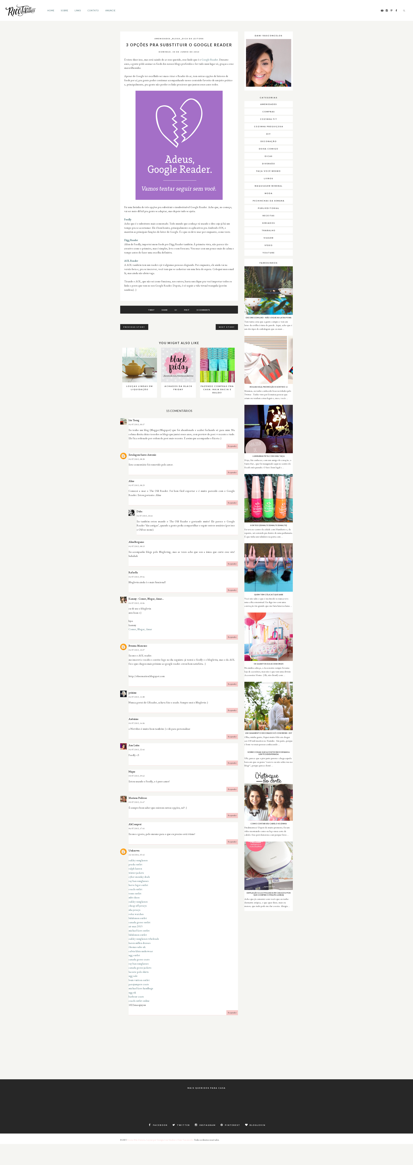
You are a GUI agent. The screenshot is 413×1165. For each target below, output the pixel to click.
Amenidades (163, 39)
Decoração (269, 141)
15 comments (203, 310)
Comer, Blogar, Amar (140, 629)
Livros (268, 178)
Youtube (269, 253)
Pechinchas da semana (269, 201)
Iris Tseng (134, 420)
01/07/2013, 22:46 (137, 749)
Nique (132, 771)
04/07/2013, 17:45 (137, 828)
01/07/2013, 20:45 (145, 516)
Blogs (176, 39)
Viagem (269, 238)
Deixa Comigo (268, 149)
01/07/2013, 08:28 (137, 459)
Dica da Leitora (193, 39)
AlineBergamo (136, 542)
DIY (268, 134)
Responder (232, 446)
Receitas (269, 216)
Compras (268, 112)
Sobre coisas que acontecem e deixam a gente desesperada (269, 753)
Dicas (269, 156)
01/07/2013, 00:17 (137, 424)
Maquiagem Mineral (269, 186)
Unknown (134, 850)
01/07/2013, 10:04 (137, 603)
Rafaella (133, 572)
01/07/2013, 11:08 (137, 697)
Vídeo (269, 245)
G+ (176, 310)
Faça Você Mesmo (268, 171)
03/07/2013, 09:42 (137, 776)
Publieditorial (268, 208)
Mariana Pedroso (138, 798)
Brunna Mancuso (138, 645)
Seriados (268, 223)
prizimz (132, 692)
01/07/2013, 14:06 (137, 723)
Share (165, 310)
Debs (139, 511)
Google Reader (209, 59)
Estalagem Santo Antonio (142, 454)
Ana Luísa (134, 745)
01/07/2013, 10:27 (137, 650)
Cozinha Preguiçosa (268, 126)
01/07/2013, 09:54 (137, 577)
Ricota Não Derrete (136, 1140)
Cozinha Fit (268, 119)
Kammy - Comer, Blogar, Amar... (146, 598)
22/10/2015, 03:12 (137, 854)
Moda (269, 193)
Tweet (151, 310)
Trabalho (269, 230)
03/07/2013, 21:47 (137, 802)
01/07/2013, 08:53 (137, 546)
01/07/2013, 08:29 (137, 485)
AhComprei (135, 824)
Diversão (268, 164)
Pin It (187, 310)
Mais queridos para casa (206, 1088)
